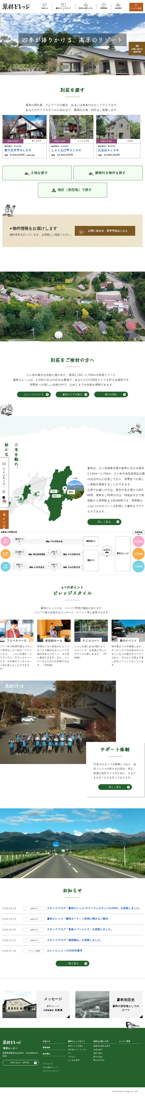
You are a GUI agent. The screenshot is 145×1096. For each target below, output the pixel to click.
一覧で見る (72, 963)
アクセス (72, 1057)
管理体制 (103, 8)
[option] (72, 39)
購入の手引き (99, 1060)
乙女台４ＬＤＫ (108, 150)
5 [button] (78, 70)
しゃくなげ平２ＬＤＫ (66, 150)
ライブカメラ (3, 475)
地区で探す (98, 1053)
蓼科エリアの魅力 (72, 394)
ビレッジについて (34, 394)
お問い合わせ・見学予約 (19, 1063)
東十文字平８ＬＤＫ (18, 150)
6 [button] (82, 70)
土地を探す (98, 1050)
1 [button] (63, 70)
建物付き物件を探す (101, 1046)
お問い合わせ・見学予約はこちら (108, 230)
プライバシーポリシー (51, 1071)
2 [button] (67, 70)
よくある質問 (73, 1060)
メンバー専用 (136, 8)
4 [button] (74, 70)
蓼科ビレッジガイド (63, 8)
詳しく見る (104, 521)
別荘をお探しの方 (86, 8)
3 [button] (70, 70)
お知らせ (44, 8)
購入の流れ (111, 394)
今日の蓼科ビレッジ (50, 1067)
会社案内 (118, 8)
